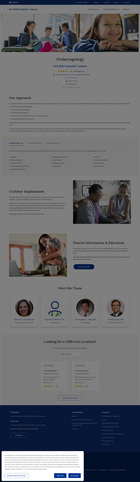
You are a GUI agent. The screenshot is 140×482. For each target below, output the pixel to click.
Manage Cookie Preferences (16, 475)
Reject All (60, 475)
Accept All (74, 475)
